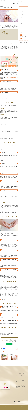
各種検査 (21, 23)
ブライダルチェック (22, 11)
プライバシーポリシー (16, 406)
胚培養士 (20, 399)
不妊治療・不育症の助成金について (19, 387)
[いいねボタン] (17, 348)
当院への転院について (21, 375)
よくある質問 (18, 401)
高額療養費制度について (24, 386)
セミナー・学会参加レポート (23, 8)
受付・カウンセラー (24, 399)
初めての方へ (14, 376)
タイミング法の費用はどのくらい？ (5, 34)
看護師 (18, 399)
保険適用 (21, 20)
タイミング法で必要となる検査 (5, 33)
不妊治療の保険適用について (19, 386)
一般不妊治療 (22, 14)
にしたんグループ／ (20, 373)
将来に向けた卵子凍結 (18, 381)
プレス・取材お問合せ (22, 406)
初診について (17, 375)
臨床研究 (5, 406)
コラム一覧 (14, 401)
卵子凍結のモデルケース (23, 385)
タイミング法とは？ (4, 31)
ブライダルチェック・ (20, 380)
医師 (16, 399)
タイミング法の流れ (4, 32)
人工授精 (21, 17)
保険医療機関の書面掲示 (10, 406)
